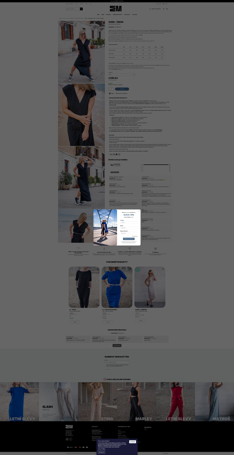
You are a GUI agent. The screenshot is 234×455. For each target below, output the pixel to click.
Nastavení (101, 452)
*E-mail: (122, 220)
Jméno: (121, 225)
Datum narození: (124, 231)
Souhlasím (132, 441)
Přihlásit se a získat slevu (129, 238)
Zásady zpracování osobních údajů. (128, 242)
